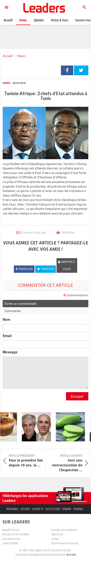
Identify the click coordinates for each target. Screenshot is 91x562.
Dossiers (25, 509)
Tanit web (71, 554)
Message (10, 351)
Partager (67, 70)
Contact (55, 539)
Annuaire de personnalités (15, 534)
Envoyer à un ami (33, 232)
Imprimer (68, 232)
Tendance (78, 509)
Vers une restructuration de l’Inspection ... (67, 463)
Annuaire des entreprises (64, 530)
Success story (52, 509)
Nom (6, 319)
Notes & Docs (59, 20)
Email (7, 335)
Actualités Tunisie (10, 530)
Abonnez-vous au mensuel (64, 543)
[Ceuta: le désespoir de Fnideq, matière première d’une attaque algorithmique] (34, 426)
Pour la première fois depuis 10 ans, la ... (26, 460)
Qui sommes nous (11, 539)
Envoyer (77, 396)
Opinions (66, 509)
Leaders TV (37, 509)
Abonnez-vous (68, 265)
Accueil (8, 56)
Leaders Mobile (10, 543)
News (21, 56)
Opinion (39, 20)
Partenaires (12, 509)
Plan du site (57, 534)
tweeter (81, 70)
